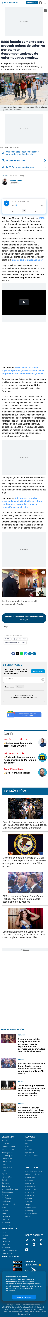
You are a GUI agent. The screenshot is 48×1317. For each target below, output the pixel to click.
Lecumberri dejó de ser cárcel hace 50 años (18, 744)
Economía (6, 1186)
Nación (5, 176)
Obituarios (29, 1183)
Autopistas (6, 1222)
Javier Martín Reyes (13, 769)
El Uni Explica (8, 1156)
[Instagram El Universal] (34, 1245)
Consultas (6, 1225)
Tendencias (6, 1201)
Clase (4, 1232)
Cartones (5, 1183)
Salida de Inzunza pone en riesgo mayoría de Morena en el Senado (20, 760)
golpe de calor (20, 639)
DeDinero (29, 1198)
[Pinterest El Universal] (41, 1245)
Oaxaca (28, 1143)
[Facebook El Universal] (34, 1240)
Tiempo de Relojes (9, 1250)
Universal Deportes (10, 1189)
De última (6, 1216)
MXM (4, 1207)
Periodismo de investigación (8, 1151)
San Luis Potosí (31, 1156)
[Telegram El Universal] (26, 1240)
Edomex (28, 1140)
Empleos (29, 1180)
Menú (4, 1213)
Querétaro (29, 1153)
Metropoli (6, 1171)
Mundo (5, 1165)
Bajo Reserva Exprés (14, 753)
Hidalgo (28, 1149)
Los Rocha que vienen (18, 772)
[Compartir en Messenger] (25, 653)
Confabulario (7, 1198)
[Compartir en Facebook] (13, 653)
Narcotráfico (7, 1177)
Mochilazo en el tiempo (15, 739)
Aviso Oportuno (31, 1177)
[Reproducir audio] (6, 203)
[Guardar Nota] (34, 653)
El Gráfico (29, 1192)
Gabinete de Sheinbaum (7, 1160)
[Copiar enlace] (30, 653)
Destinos (5, 1219)
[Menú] (45, 2)
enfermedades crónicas (15, 642)
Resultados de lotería (31, 1215)
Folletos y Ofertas (32, 1174)
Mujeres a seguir (8, 1146)
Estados (5, 1174)
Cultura (5, 1195)
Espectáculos (7, 1192)
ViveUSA (28, 1201)
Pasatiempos (30, 1208)
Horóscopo (29, 1211)
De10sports (30, 1195)
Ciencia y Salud (8, 1204)
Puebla (28, 1146)
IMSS (7, 639)
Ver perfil (14, 183)
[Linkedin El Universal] (26, 1249)
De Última (6, 1241)
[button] (32, 2)
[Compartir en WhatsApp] (21, 653)
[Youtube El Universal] (27, 1245)
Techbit (5, 1210)
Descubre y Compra (33, 1171)
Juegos (28, 1204)
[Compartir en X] (17, 653)
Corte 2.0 (5, 1143)
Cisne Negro (7, 1253)
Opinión (9, 734)
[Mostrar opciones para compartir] (45, 10)
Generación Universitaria (30, 1187)
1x (24, 210)
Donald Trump (8, 1168)
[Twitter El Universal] (41, 1240)
